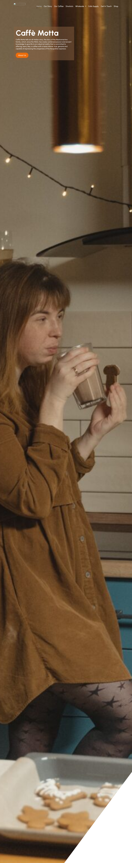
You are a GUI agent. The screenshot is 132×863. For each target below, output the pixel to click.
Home (39, 6)
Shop (116, 6)
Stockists (69, 6)
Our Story (48, 6)
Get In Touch (106, 6)
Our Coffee (58, 6)
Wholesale (79, 6)
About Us (22, 55)
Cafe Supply (93, 6)
